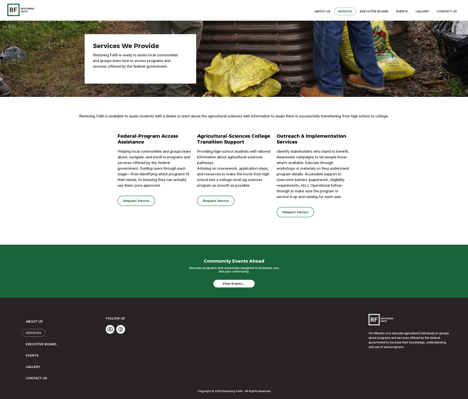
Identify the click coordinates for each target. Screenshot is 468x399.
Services (345, 11)
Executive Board (374, 11)
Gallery (422, 11)
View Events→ (233, 283)
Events (402, 11)
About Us (322, 11)
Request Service (136, 201)
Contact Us (447, 11)
